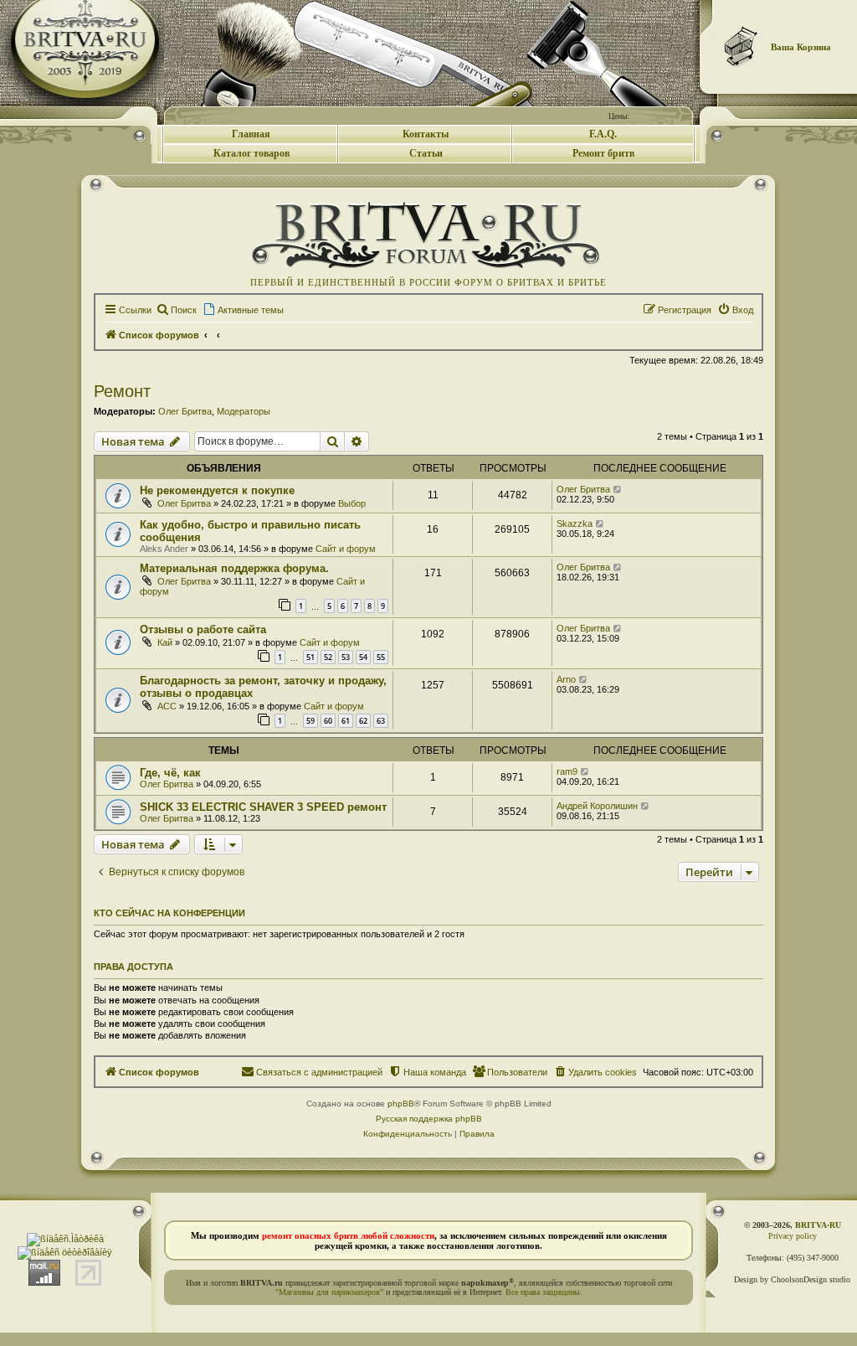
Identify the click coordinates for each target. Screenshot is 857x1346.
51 (310, 657)
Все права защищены (542, 1292)
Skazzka (575, 523)
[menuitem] (176, 310)
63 (381, 720)
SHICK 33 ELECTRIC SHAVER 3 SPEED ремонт (263, 807)
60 (328, 720)
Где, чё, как (170, 772)
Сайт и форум (346, 549)
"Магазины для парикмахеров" (329, 1292)
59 (310, 720)
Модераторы (243, 411)
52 (328, 657)
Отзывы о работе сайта (203, 629)
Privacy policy (792, 1235)
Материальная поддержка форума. (234, 568)
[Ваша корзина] (741, 46)
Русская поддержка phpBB (429, 1118)
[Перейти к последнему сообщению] (618, 489)
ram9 (567, 771)
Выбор (352, 503)
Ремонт (122, 391)
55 (381, 657)
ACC (167, 706)
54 (363, 657)
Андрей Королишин (597, 806)
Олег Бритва (185, 411)
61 (345, 720)
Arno (566, 679)
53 (345, 657)
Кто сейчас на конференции (169, 913)
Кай (164, 642)
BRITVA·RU (818, 1225)
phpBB (400, 1103)
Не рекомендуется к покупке (217, 490)
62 (363, 720)
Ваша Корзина (801, 47)
